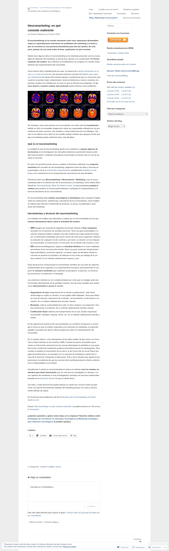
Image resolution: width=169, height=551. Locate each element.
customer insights (47, 467)
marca (58, 467)
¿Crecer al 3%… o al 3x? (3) (119, 91)
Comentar (91, 506)
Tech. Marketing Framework (100, 13)
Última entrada (36, 522)
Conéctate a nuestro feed (118, 53)
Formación (121, 13)
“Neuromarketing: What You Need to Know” (54, 185)
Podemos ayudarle (131, 9)
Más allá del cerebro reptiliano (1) (121, 87)
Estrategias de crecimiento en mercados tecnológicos (52, 419)
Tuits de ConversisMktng (117, 76)
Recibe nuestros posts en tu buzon (121, 64)
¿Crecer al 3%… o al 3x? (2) (119, 94)
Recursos (135, 13)
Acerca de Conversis (131, 18)
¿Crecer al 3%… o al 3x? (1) (119, 98)
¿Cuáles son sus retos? (108, 9)
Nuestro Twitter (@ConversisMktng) (123, 71)
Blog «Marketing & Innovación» (103, 18)
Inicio (91, 9)
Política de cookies (69, 547)
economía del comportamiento (57, 170)
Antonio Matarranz (38, 34)
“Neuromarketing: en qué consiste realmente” (53, 406)
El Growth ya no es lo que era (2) (121, 102)
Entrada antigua (51, 522)
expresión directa (47, 378)
